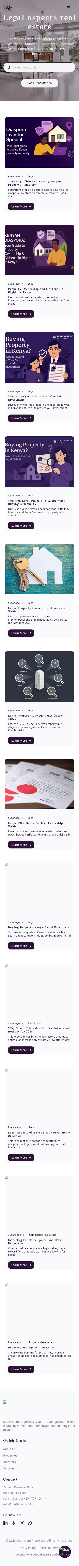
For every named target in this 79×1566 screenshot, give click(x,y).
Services (8, 1468)
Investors (9, 1462)
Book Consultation (39, 83)
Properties (10, 1455)
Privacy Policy (27, 1548)
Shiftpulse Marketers (51, 1554)
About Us (9, 1449)
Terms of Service (50, 1548)
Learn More (19, 206)
